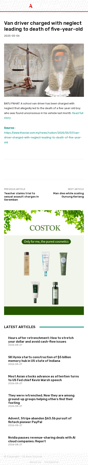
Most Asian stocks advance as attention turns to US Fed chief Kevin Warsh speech (43, 378)
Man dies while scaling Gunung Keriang (68, 195)
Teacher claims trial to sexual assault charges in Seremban (21, 196)
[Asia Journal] (44, 5)
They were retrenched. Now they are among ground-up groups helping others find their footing (41, 399)
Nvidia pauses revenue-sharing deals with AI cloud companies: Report (41, 439)
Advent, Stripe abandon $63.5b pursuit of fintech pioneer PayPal (40, 420)
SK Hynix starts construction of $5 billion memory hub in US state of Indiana (39, 359)
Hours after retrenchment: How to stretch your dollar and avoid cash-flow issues (41, 339)
